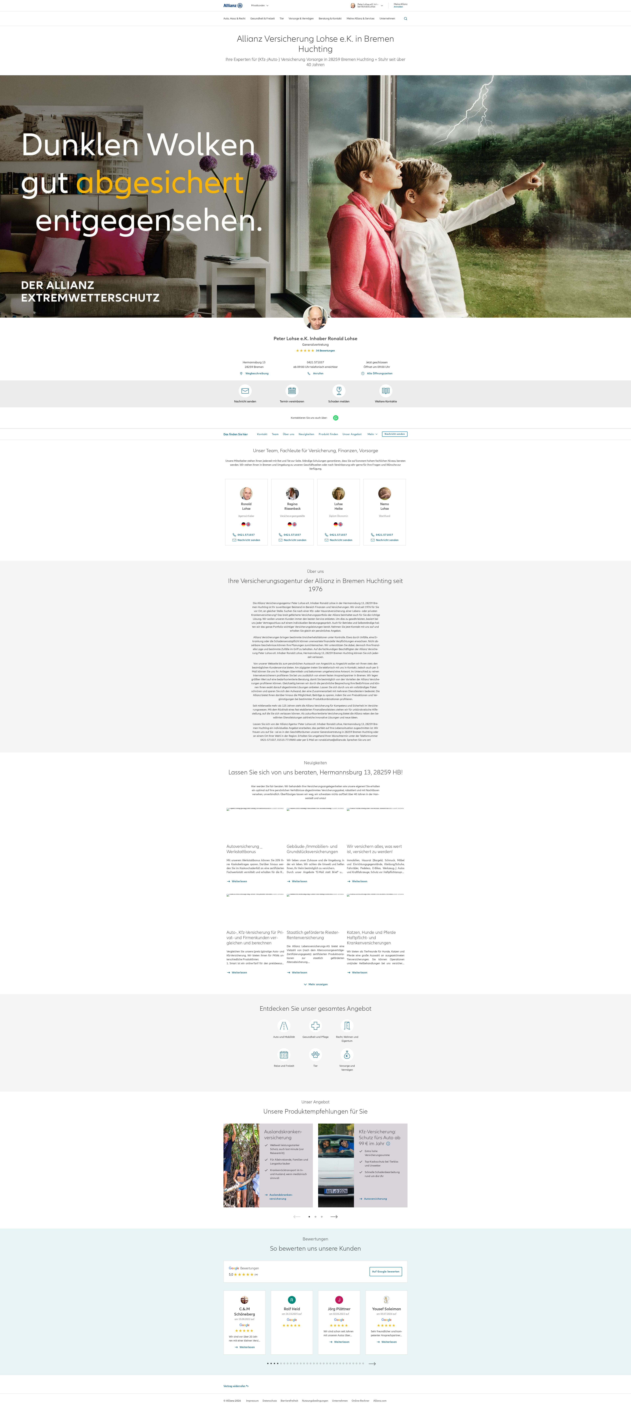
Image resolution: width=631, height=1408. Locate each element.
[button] (315, 317)
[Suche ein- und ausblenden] (405, 18)
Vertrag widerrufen (234, 1386)
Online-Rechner (360, 1400)
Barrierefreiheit (289, 1400)
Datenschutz (270, 1400)
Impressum (252, 1400)
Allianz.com (379, 1400)
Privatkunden (258, 5)
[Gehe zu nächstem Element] (373, 1363)
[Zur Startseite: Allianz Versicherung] (232, 5)
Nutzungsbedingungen (315, 1400)
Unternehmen (340, 1400)
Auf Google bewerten (385, 1271)
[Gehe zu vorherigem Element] (258, 1363)
